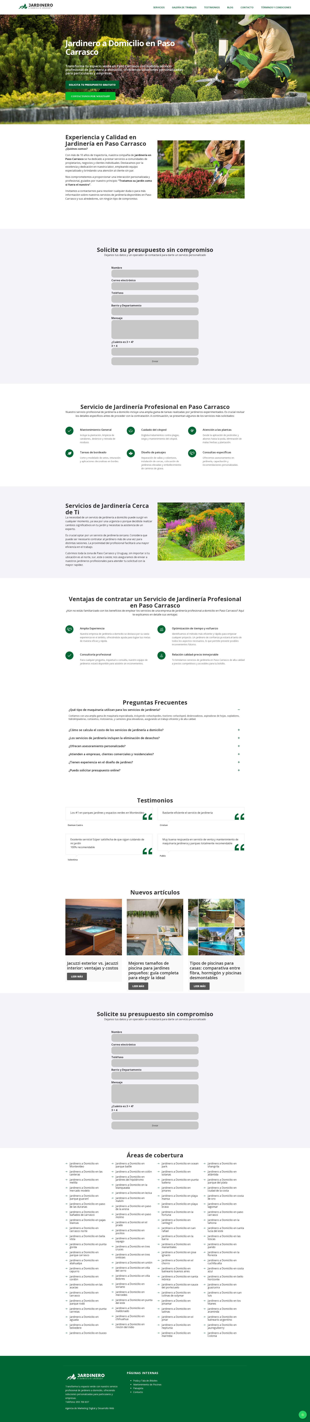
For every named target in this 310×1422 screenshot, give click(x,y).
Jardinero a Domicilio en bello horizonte (225, 1278)
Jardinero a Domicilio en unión (134, 1262)
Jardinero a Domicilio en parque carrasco (84, 1253)
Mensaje (117, 318)
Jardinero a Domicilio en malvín (130, 1199)
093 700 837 (82, 1401)
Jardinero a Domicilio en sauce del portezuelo (180, 1286)
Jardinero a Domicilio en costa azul (226, 1270)
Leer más (77, 976)
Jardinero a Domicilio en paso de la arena (133, 1207)
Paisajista (138, 1388)
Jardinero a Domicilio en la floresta (223, 1253)
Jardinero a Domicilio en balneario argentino (222, 1318)
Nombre (116, 267)
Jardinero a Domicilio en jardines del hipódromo (130, 1178)
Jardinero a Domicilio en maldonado (130, 1309)
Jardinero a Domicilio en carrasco (84, 1294)
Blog (230, 7)
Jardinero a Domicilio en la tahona (223, 1221)
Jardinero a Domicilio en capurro (84, 1270)
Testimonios (212, 7)
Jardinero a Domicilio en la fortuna (177, 1213)
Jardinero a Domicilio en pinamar (176, 1302)
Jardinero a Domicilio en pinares (176, 1189)
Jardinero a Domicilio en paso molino (133, 1215)
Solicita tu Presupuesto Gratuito (92, 84)
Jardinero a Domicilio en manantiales (176, 1245)
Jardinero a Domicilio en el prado (131, 1223)
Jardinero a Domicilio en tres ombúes (133, 1256)
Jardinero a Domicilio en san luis (225, 1294)
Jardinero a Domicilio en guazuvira (222, 1286)
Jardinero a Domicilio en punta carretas (88, 1310)
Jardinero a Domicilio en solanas (176, 1173)
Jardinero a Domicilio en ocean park (180, 1165)
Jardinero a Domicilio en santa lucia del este (226, 1229)
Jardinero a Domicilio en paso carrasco (225, 1213)
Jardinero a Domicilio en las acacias (86, 1286)
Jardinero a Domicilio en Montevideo (84, 1165)
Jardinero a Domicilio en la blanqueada (131, 1186)
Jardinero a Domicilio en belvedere (84, 1326)
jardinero (111, 539)
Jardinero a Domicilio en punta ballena (180, 1181)
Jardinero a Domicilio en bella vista (87, 1237)
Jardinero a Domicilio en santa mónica (180, 1278)
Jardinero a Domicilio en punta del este (134, 1301)
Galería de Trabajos (184, 7)
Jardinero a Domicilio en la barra (177, 1237)
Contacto (247, 7)
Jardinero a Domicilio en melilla (84, 1181)
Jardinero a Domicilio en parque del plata (222, 1181)
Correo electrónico (123, 280)
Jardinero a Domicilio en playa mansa (180, 1197)
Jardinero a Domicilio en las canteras (86, 1173)
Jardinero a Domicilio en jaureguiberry (222, 1326)
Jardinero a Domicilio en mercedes (130, 1293)
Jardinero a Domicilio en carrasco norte (84, 1229)
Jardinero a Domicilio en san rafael (179, 1229)
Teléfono (117, 293)
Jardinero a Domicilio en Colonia (222, 1334)
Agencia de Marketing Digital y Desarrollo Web (89, 1408)
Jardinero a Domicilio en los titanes (224, 1302)
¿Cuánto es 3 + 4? (122, 344)
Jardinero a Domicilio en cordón (84, 1278)
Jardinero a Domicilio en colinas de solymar (176, 1294)
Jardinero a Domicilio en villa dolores (133, 1277)
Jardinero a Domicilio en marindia (176, 1334)
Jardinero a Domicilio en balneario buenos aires (176, 1270)
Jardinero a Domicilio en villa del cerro (133, 1269)
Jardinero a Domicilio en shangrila (222, 1165)
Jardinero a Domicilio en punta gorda (88, 1245)
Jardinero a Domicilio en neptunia (176, 1326)
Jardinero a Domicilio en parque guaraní (84, 1197)
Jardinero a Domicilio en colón (134, 1171)
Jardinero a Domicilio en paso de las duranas (87, 1205)
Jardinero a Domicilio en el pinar (177, 1318)
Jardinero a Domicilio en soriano (130, 1285)
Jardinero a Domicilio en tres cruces (133, 1248)
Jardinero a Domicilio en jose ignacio (179, 1253)
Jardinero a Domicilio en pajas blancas (88, 1221)
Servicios (159, 7)
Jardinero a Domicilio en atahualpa (84, 1262)
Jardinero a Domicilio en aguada (84, 1318)
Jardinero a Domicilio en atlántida (222, 1173)
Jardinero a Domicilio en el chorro (177, 1262)
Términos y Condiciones (276, 7)
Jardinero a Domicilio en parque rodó (84, 1302)
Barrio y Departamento (126, 305)
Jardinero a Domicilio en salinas (176, 1310)
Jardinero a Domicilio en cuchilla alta (222, 1262)
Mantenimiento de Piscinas (147, 1384)
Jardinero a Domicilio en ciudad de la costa (222, 1189)
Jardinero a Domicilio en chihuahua (130, 1317)
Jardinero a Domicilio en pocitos (130, 1232)
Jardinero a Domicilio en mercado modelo (84, 1189)
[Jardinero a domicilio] (35, 6)
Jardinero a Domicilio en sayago (130, 1240)
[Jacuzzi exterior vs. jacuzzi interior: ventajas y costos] (93, 927)
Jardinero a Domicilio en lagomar (222, 1205)
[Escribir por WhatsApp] (303, 1415)
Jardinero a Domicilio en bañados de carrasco (84, 1213)
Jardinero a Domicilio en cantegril (176, 1221)
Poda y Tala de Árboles (145, 1380)
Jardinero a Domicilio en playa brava (180, 1205)
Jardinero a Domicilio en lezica (134, 1193)
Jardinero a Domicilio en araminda (222, 1310)
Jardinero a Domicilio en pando (222, 1245)
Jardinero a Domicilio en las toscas (224, 1237)
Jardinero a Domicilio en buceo (88, 1333)
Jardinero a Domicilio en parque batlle (130, 1165)
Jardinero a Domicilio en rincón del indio (130, 1325)
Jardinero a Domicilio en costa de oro (226, 1197)
